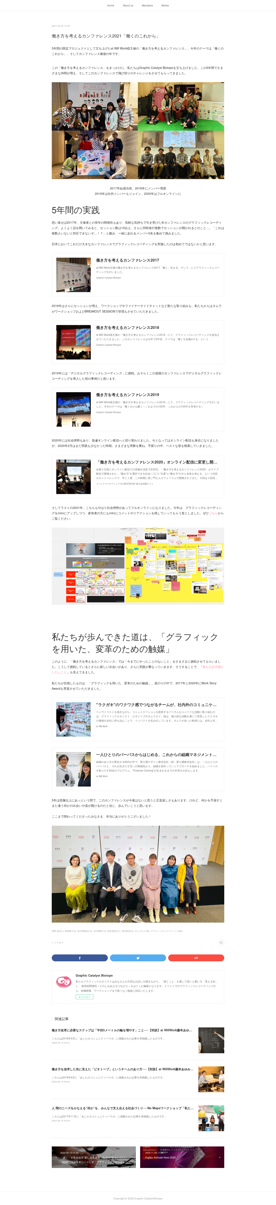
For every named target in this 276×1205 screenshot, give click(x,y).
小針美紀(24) (127, 930)
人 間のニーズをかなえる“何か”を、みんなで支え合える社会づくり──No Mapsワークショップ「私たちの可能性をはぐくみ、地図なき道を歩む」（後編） (157, 1108)
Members (147, 5)
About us (128, 5)
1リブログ (58, 942)
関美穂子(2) (70, 930)
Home (110, 5)
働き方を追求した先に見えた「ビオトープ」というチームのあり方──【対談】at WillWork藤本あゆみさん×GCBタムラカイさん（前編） (145, 1069)
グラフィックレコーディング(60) (167, 930)
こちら (213, 513)
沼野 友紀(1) (58, 930)
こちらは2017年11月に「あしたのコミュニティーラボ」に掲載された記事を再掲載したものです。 (109, 1116)
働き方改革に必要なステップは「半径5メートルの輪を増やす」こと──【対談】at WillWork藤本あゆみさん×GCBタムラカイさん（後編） (146, 1030)
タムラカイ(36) (142, 930)
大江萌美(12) (99, 930)
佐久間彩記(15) (84, 930)
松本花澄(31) (113, 930)
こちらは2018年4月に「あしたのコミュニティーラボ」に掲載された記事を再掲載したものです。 (108, 1038)
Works (165, 5)
